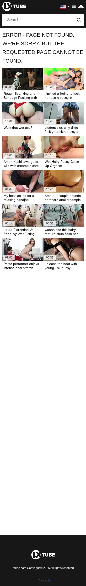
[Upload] (81, 6)
